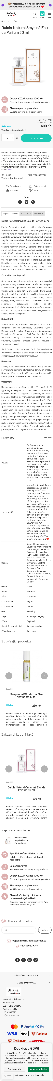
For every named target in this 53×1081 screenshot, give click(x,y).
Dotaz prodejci (40, 186)
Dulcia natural (16, 178)
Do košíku (36, 138)
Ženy (8, 21)
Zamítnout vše (14, 1069)
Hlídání (36, 190)
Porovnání (14, 190)
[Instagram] (29, 960)
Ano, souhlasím (38, 1069)
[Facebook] (17, 960)
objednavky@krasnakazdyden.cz (29, 940)
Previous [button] (8, 675)
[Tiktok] (35, 960)
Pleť (15, 21)
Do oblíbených (15, 186)
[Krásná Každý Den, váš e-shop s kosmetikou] (2, 21)
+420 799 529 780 (29, 945)
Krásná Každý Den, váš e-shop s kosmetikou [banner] (11, 15)
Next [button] (44, 675)
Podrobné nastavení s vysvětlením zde (26, 1075)
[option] (26, 64)
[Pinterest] (23, 960)
